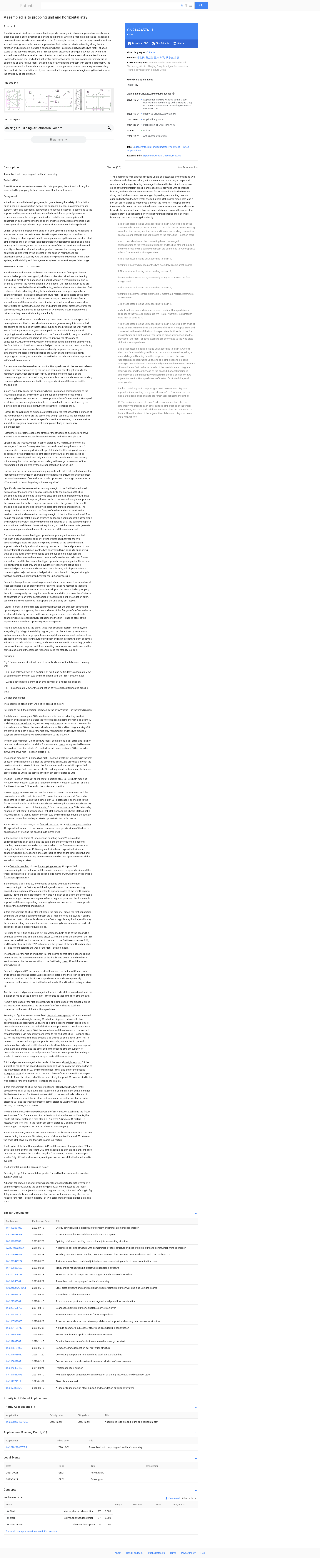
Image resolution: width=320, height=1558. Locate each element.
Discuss (176, 155)
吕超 (176, 57)
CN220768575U (14, 1307)
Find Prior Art (162, 43)
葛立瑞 (149, 57)
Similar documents (157, 146)
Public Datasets (156, 1553)
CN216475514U (14, 1314)
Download (174, 1498)
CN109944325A (14, 1261)
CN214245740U (14, 1368)
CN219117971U (14, 1328)
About (118, 1553)
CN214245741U (14, 1281)
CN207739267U (14, 1388)
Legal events (139, 146)
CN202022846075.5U (17, 1421)
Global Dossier (163, 155)
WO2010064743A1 (16, 1287)
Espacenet (148, 155)
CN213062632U (14, 1294)
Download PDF (140, 43)
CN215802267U (14, 1361)
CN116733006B (14, 1321)
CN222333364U (14, 1301)
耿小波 (169, 57)
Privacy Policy (188, 1553)
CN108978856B (14, 1234)
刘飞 (162, 57)
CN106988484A (14, 1254)
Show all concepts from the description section (31, 1531)
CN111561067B (14, 1374)
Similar (181, 43)
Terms (173, 1553)
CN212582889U (14, 1241)
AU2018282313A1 (15, 1247)
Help (203, 1553)
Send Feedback (134, 1553)
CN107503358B (14, 1267)
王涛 (156, 57)
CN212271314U (14, 1381)
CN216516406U (14, 1348)
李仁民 (141, 57)
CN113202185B (14, 1227)
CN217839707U (14, 1341)
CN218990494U (14, 1334)
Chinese (150, 52)
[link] (10, 1511)
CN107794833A (14, 1274)
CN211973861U (14, 1354)
